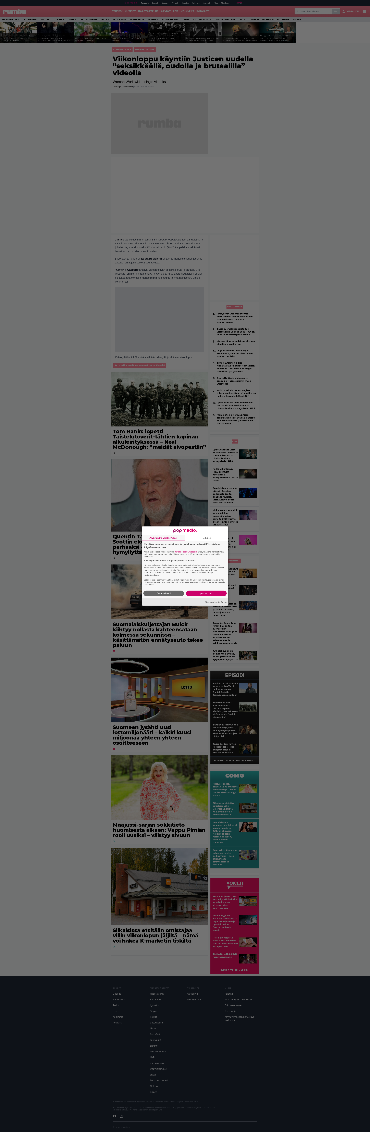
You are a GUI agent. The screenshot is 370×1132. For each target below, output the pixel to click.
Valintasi (207, 538)
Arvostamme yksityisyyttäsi (163, 537)
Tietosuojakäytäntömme (216, 602)
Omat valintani (164, 593)
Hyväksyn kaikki (206, 593)
